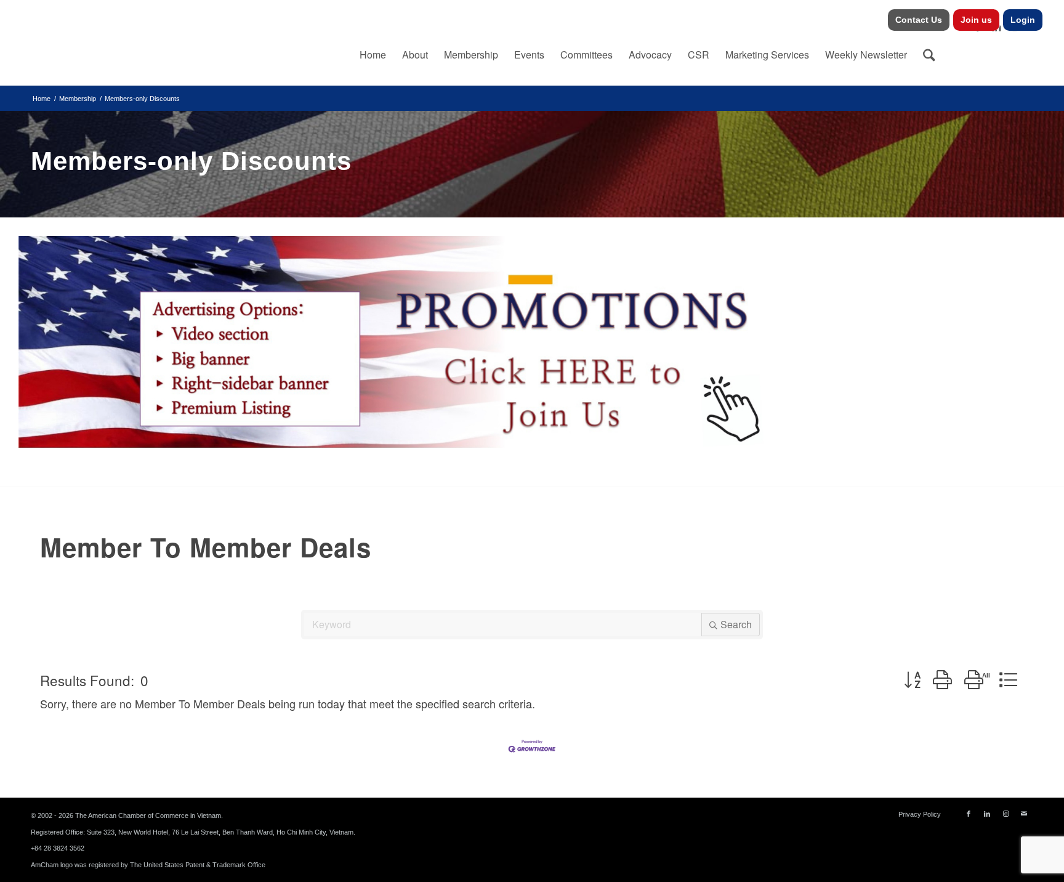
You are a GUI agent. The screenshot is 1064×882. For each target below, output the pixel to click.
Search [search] (736, 624)
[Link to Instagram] (1005, 813)
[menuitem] (919, 20)
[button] (912, 680)
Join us (976, 20)
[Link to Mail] (1024, 813)
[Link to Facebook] (968, 813)
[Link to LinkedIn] (987, 813)
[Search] (929, 55)
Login (1022, 20)
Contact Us (918, 20)
